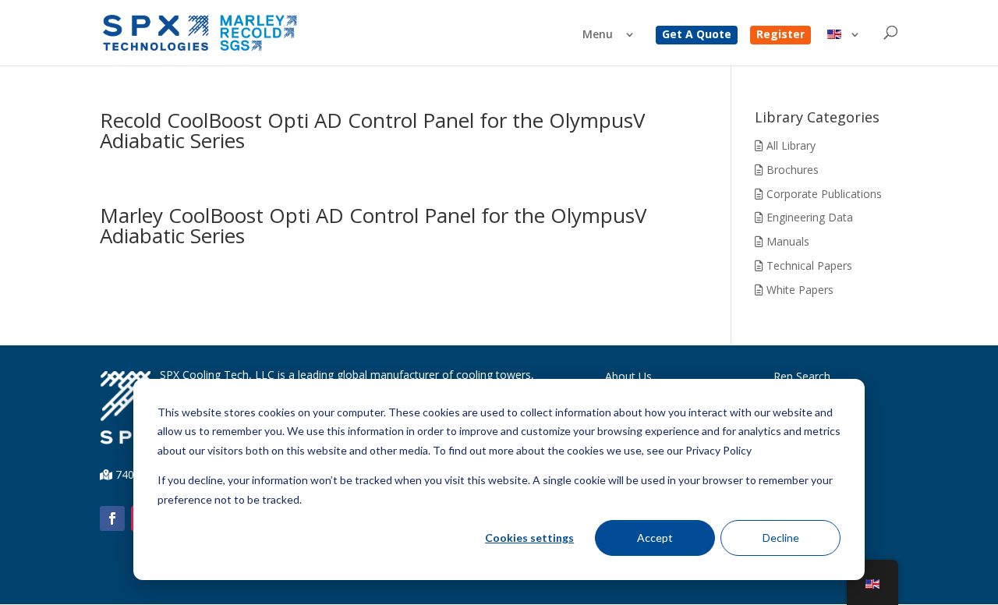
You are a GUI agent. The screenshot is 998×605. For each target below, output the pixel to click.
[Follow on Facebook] (112, 518)
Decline (781, 537)
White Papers (798, 289)
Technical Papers (807, 265)
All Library (789, 145)
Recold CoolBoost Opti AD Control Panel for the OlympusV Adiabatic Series (373, 130)
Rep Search (801, 376)
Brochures (791, 169)
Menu (597, 35)
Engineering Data (808, 217)
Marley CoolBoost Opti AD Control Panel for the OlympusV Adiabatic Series (373, 225)
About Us (628, 376)
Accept (655, 537)
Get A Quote (696, 35)
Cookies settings (529, 537)
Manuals (786, 241)
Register (780, 35)
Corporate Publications (822, 193)
